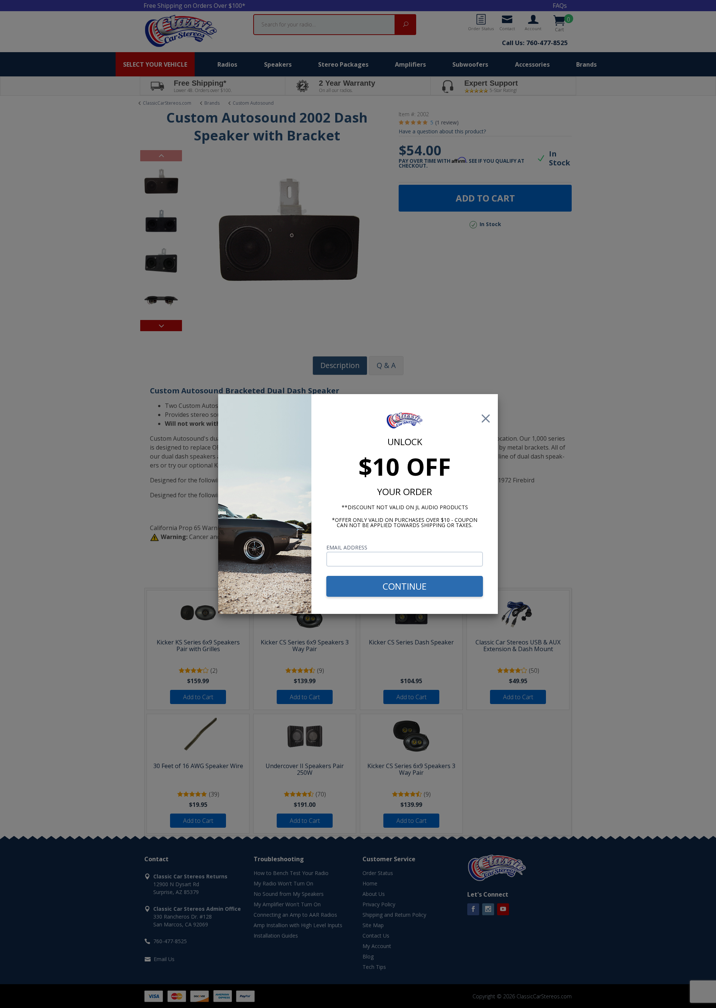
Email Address (346, 547)
